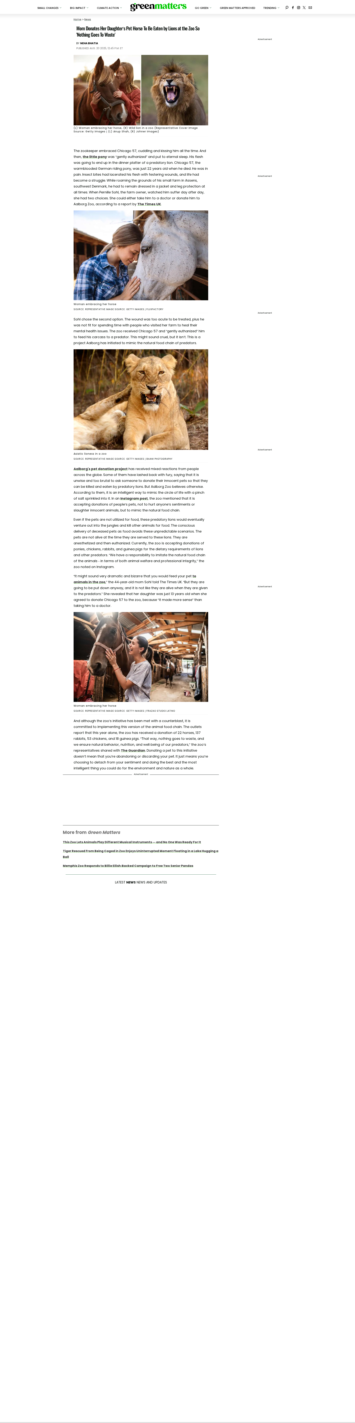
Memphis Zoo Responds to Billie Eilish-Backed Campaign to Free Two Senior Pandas (128, 866)
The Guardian (133, 750)
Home (77, 19)
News (87, 19)
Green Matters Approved (237, 8)
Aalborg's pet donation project (101, 469)
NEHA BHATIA (89, 43)
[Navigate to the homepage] (158, 7)
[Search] (287, 7)
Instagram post (134, 498)
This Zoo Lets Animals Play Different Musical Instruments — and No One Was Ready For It (132, 842)
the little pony (95, 156)
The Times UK (149, 204)
